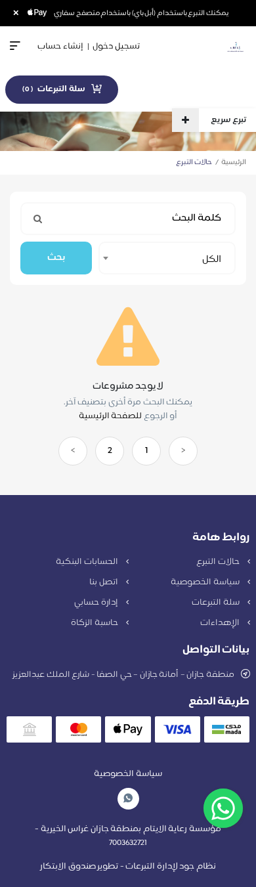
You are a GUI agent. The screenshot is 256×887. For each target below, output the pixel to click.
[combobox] (167, 258)
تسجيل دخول (116, 46)
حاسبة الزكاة (95, 623)
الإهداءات (221, 623)
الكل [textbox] (211, 259)
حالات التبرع (218, 562)
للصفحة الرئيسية (110, 416)
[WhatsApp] (128, 798)
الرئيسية (233, 162)
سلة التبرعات (216, 602)
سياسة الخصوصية (206, 582)
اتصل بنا (104, 582)
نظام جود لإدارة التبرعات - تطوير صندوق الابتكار (128, 866)
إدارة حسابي (96, 602)
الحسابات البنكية (87, 562)
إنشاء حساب (60, 46)
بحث (56, 257)
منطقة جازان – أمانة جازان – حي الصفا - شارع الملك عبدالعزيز (123, 675)
